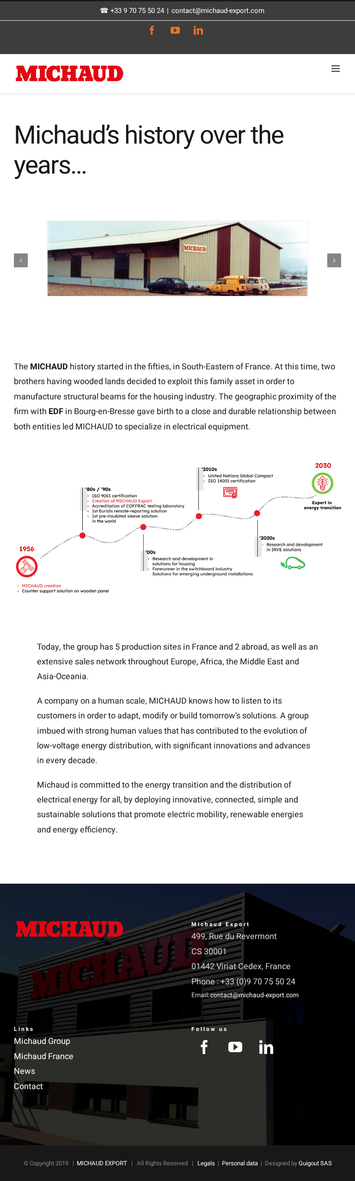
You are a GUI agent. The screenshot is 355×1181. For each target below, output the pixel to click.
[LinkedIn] (266, 1047)
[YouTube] (235, 1047)
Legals (206, 1163)
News (24, 1071)
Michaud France (43, 1056)
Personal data (240, 1163)
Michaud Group (42, 1041)
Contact (28, 1086)
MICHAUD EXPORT (102, 1163)
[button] (21, 260)
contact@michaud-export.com (217, 11)
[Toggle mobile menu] (336, 68)
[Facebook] (204, 1047)
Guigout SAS (315, 1163)
